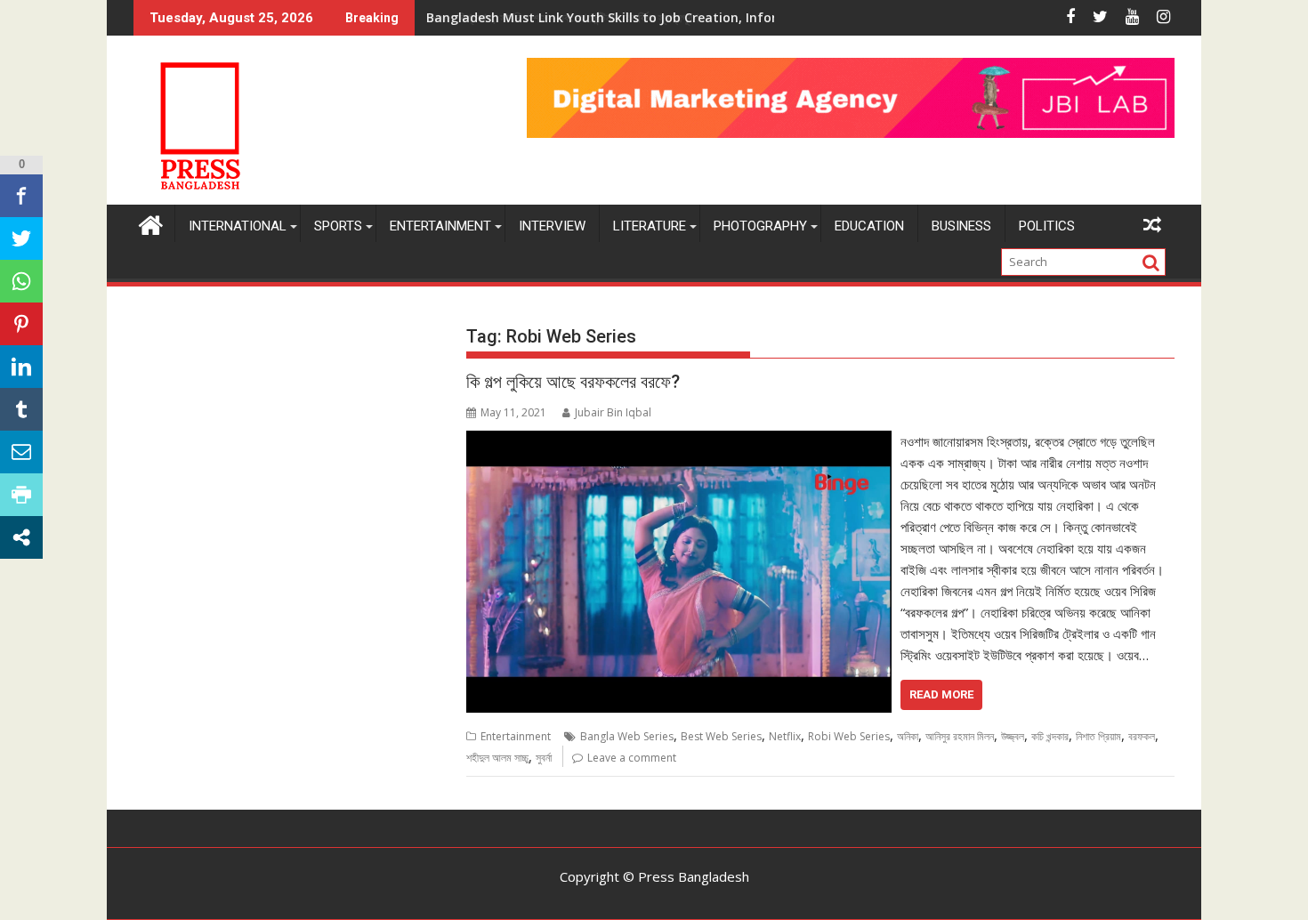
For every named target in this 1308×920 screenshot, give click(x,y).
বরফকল (1141, 736)
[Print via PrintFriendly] (21, 494)
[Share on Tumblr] (21, 409)
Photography (760, 226)
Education (869, 226)
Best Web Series (721, 736)
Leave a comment (631, 757)
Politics (1047, 226)
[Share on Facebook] (21, 195)
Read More (941, 694)
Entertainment (440, 226)
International (238, 226)
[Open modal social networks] (21, 537)
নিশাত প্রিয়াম (1098, 736)
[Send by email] (21, 452)
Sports (338, 226)
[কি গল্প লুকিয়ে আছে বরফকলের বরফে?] (678, 441)
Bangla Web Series (627, 736)
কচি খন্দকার (1050, 736)
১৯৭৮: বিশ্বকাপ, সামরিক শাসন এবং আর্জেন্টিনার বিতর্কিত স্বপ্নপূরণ (562, 17)
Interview (552, 226)
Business (961, 226)
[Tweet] (21, 238)
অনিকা (907, 736)
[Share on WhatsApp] (21, 281)
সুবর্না (544, 757)
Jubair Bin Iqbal (613, 412)
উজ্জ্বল (1012, 736)
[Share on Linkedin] (21, 366)
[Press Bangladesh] (150, 223)
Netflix (785, 736)
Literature (649, 226)
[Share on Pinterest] (21, 324)
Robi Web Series (849, 736)
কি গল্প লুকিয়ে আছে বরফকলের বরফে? (573, 381)
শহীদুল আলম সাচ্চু (497, 757)
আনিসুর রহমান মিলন (959, 736)
